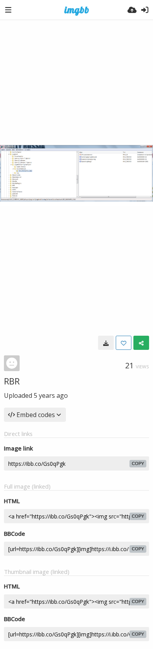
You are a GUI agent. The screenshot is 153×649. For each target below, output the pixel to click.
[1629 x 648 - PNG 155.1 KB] (106, 343)
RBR (12, 381)
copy (138, 463)
